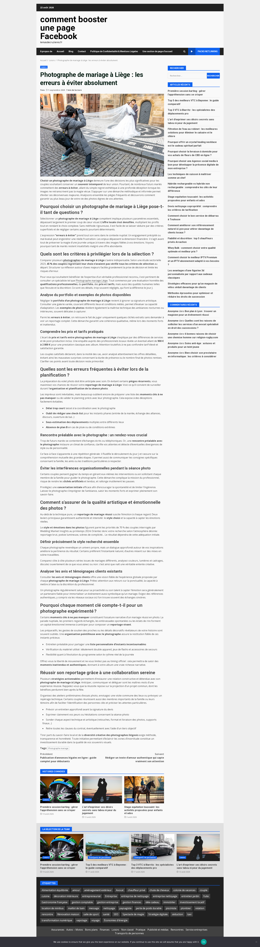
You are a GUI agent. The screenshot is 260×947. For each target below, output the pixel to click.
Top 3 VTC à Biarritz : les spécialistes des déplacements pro (152, 847)
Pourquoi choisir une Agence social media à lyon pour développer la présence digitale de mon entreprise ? (193, 165)
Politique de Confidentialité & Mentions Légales (114, 51)
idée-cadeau (152, 902)
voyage (95, 920)
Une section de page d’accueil (157, 51)
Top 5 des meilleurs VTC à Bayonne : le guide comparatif (107, 847)
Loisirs (44, 67)
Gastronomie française (54, 902)
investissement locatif (192, 902)
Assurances (57, 929)
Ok (203, 942)
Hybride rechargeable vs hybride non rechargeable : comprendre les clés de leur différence (192, 187)
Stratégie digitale (158, 914)
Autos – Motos (74, 929)
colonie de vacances (184, 890)
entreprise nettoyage (165, 896)
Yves (42, 90)
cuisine (46, 896)
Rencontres (177, 929)
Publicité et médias (158, 929)
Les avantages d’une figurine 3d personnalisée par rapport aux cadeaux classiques (190, 274)
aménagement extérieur (98, 890)
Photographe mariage (58, 748)
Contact (82, 51)
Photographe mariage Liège (92, 280)
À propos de (46, 51)
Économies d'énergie (115, 920)
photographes (71, 260)
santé (106, 914)
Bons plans (91, 929)
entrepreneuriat (91, 896)
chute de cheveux (159, 890)
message (94, 908)
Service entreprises (196, 929)
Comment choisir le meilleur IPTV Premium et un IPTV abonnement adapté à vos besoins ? (193, 261)
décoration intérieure (66, 896)
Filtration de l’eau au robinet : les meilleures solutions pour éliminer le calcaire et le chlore (193, 133)
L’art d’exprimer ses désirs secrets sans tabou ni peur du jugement (102, 789)
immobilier (169, 902)
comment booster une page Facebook (73, 27)
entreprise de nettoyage (135, 896)
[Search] (184, 51)
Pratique (140, 929)
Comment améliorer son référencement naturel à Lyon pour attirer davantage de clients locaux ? (191, 229)
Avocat (120, 890)
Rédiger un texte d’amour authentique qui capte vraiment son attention (134, 757)
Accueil (60, 51)
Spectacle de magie (133, 914)
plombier (186, 908)
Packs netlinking (208, 51)
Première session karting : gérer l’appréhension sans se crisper (60, 789)
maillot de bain (76, 908)
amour (76, 890)
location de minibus (53, 908)
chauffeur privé (136, 890)
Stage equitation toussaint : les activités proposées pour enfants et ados (144, 789)
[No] (256, 941)
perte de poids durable (148, 908)
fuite (206, 896)
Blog (71, 51)
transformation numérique (57, 920)
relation (199, 908)
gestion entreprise (107, 902)
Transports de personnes (99, 857)
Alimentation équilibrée (55, 890)
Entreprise (111, 896)
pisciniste (171, 908)
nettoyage (109, 908)
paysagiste (125, 908)
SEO (116, 914)
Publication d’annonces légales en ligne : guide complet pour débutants (68, 757)
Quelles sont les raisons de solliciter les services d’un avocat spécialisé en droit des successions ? (193, 324)
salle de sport (91, 914)
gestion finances (132, 902)
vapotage (81, 920)
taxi (189, 914)
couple (203, 890)
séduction (177, 914)
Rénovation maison (68, 914)
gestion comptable (82, 902)
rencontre (47, 914)
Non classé (127, 929)
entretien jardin (190, 896)
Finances (105, 929)
